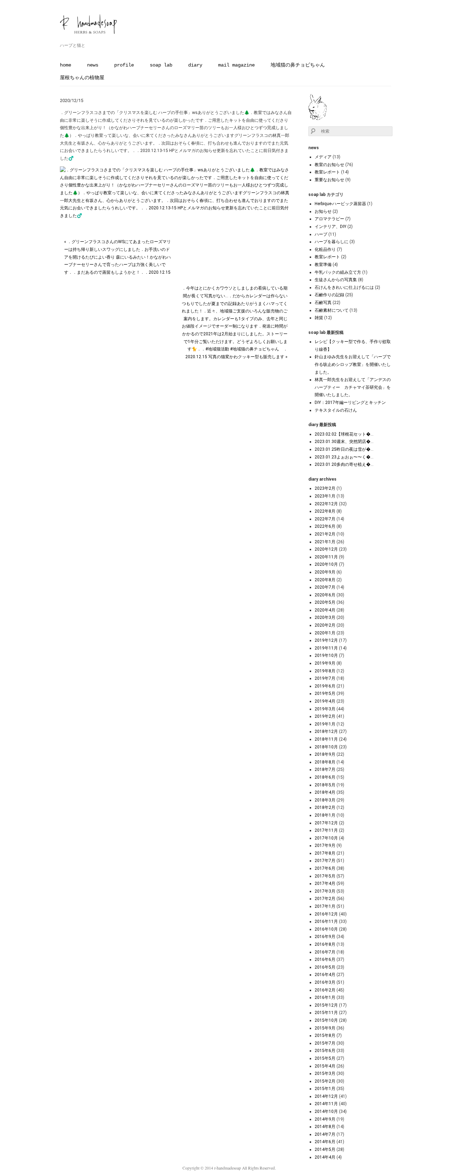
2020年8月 (325, 579)
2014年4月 (325, 1157)
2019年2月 (325, 716)
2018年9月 (325, 754)
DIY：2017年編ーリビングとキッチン (350, 402)
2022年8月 (325, 511)
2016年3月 (325, 982)
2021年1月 (325, 541)
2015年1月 (325, 1088)
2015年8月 (325, 1035)
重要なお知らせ (329, 179)
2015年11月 (326, 1012)
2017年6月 (325, 868)
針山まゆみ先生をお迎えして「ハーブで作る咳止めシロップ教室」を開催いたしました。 (353, 364)
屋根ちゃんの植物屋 (82, 78)
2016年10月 (326, 929)
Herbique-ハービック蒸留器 (340, 203)
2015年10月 (326, 1020)
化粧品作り (325, 249)
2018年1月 (325, 815)
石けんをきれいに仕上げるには (344, 287)
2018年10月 (326, 747)
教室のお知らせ (329, 164)
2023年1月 (325, 496)
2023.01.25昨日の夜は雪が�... (344, 449)
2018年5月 (325, 785)
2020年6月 (325, 595)
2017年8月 (325, 853)
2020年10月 (326, 564)
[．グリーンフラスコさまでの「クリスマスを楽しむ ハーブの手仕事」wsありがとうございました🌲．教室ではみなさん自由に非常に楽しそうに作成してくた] (176, 215)
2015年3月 (325, 1073)
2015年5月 (325, 1058)
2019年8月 (325, 671)
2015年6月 (325, 1050)
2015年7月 (325, 1043)
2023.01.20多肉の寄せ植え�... (344, 464)
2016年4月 (325, 974)
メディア (323, 156)
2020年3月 (325, 617)
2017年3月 (325, 891)
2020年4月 (325, 610)
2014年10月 (326, 1111)
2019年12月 (326, 640)
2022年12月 (326, 503)
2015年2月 (325, 1081)
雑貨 (319, 317)
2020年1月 (325, 633)
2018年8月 (325, 762)
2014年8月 (325, 1126)
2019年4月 (325, 701)
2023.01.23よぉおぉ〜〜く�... (344, 457)
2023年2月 (325, 488)
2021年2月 (325, 534)
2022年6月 (325, 526)
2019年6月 (325, 686)
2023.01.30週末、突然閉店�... (344, 441)
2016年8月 (325, 944)
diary (195, 65)
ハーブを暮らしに (331, 241)
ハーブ (321, 234)
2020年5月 (325, 602)
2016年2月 (325, 990)
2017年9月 (325, 845)
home (65, 65)
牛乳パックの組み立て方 (338, 272)
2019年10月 (326, 655)
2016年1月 (325, 997)
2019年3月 (325, 709)
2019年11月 (326, 648)
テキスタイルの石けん (336, 410)
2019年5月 (325, 693)
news (92, 65)
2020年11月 (326, 557)
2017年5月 (325, 876)
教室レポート (327, 172)
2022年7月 (325, 519)
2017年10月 (326, 838)
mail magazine (236, 65)
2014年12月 (326, 1096)
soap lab (161, 65)
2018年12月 (326, 731)
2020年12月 (326, 549)
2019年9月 (325, 663)
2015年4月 (325, 1066)
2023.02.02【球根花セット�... (344, 434)
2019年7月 (325, 678)
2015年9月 (325, 1028)
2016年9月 (325, 936)
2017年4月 (325, 883)
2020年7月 (325, 587)
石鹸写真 (323, 302)
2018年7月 (325, 769)
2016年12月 (326, 914)
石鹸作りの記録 (329, 294)
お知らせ (323, 211)
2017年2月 (325, 898)
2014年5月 (325, 1149)
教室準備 (323, 264)
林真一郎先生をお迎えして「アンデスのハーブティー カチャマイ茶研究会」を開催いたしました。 (353, 387)
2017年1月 (325, 906)
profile (124, 65)
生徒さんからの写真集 (336, 279)
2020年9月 (325, 572)
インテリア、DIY (330, 226)
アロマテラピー (329, 218)
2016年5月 (325, 967)
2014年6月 (325, 1141)
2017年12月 (326, 823)
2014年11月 (326, 1103)
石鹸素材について (331, 310)
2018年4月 (325, 792)
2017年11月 (326, 830)
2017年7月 (325, 860)
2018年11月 (326, 739)
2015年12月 (326, 1005)
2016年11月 (326, 921)
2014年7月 (325, 1134)
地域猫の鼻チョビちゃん (298, 65)
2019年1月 (325, 724)
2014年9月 (325, 1119)
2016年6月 (325, 959)
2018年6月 (325, 777)
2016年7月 (325, 952)
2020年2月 (325, 625)
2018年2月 (325, 807)
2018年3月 (325, 800)
